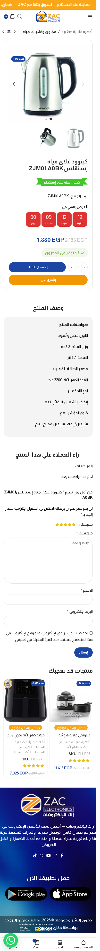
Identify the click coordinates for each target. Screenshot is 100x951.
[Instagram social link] (55, 855)
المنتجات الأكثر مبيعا (29, 752)
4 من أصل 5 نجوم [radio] (61, 524)
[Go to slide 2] (46, 119)
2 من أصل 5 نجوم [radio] (69, 524)
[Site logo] (48, 16)
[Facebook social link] (62, 855)
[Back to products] (9, 32)
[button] (83, 84)
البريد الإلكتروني (80, 611)
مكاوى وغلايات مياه (39, 32)
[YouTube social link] (48, 855)
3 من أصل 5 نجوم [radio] (65, 524)
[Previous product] (15, 32)
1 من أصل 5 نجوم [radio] (74, 524)
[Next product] (3, 32)
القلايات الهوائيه (78, 747)
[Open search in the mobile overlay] (19, 16)
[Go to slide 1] (51, 119)
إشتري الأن (48, 280)
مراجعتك (84, 533)
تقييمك (87, 524)
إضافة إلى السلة (37, 267)
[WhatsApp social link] (41, 855)
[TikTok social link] (35, 855)
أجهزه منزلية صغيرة (77, 32)
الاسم (87, 590)
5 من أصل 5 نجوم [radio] (57, 524)
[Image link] (48, 804)
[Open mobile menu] (90, 16)
